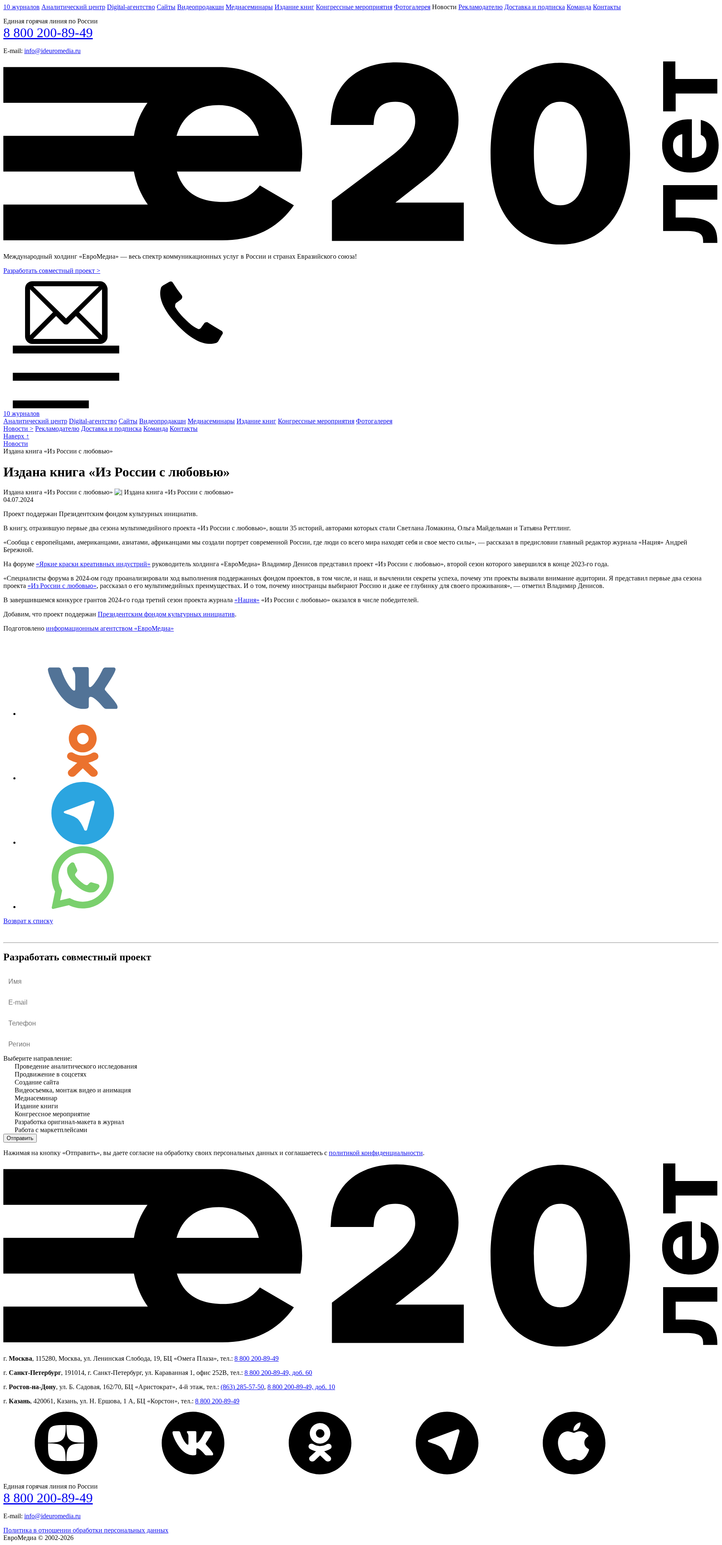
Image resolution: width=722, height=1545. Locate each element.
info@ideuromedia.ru (52, 50)
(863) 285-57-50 (242, 1386)
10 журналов (21, 6)
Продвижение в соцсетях (50, 1074)
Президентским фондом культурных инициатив (166, 614)
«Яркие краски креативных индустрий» (93, 564)
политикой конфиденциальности (376, 1152)
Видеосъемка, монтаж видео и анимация (73, 1090)
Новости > (18, 428)
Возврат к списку (28, 920)
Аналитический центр (73, 6)
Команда (579, 6)
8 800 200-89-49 (48, 32)
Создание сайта (37, 1082)
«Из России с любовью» (62, 585)
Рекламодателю (480, 6)
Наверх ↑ (16, 436)
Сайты (166, 6)
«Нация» (246, 599)
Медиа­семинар (36, 1098)
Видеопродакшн (200, 6)
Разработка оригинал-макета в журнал (69, 1121)
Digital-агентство (131, 6)
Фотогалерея (412, 6)
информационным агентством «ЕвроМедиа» (110, 628)
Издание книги (36, 1106)
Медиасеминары (249, 6)
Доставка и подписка (534, 6)
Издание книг (294, 6)
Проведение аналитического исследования (76, 1066)
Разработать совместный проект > (51, 270)
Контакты (607, 6)
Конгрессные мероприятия (354, 6)
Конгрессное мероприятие (52, 1113)
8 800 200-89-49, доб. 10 (301, 1386)
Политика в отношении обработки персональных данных (85, 1530)
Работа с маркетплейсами (51, 1129)
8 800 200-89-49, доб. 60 (278, 1372)
